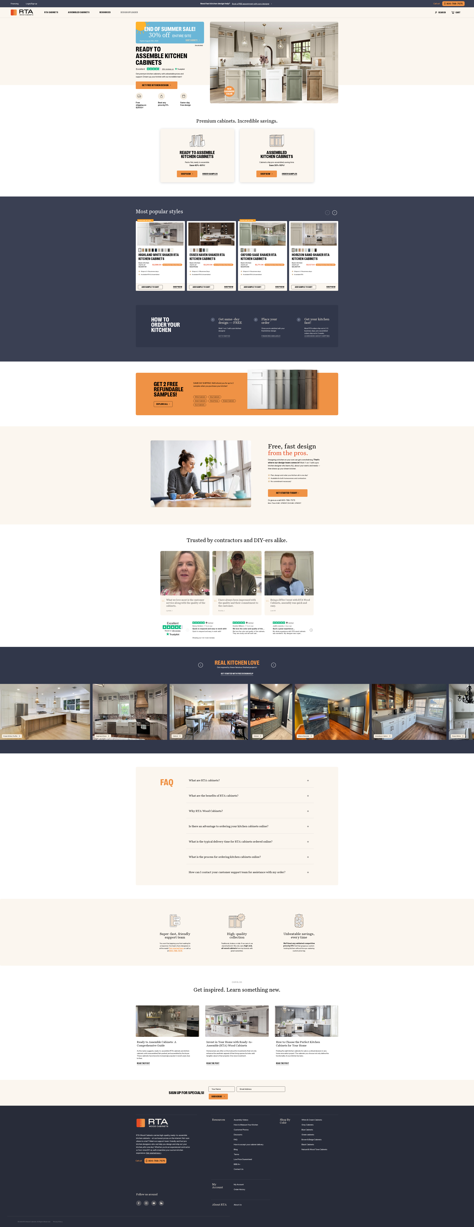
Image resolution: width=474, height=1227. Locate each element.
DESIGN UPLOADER (129, 12)
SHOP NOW (186, 174)
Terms (236, 1154)
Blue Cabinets (307, 1130)
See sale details (199, 45)
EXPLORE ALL (162, 404)
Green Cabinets (200, 401)
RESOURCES (105, 12)
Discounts (238, 1134)
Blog (236, 1149)
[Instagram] (146, 1203)
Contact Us (238, 1169)
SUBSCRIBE (216, 1096)
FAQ (235, 1139)
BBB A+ (237, 1164)
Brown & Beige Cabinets (312, 1139)
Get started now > (153, 1153)
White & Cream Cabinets (312, 1120)
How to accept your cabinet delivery (248, 1144)
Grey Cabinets (214, 397)
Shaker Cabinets (228, 401)
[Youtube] (153, 1203)
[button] (334, 212)
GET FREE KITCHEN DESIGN (155, 85)
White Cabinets (200, 397)
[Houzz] (161, 1203)
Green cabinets (308, 1134)
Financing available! (270, 336)
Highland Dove (101, 736)
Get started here (176, 948)
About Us (238, 1205)
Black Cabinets (308, 1144)
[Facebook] (138, 1203)
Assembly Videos (241, 1120)
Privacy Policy (58, 1222)
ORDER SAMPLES (210, 174)
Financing (15, 3)
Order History (239, 1189)
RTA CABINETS (51, 12)
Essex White (456, 736)
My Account (239, 1184)
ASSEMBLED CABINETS (78, 12)
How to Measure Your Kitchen (246, 1125)
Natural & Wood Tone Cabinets (314, 1149)
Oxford (323, 27)
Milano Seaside (303, 736)
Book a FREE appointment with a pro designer (250, 4)
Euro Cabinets (199, 405)
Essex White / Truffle (10, 736)
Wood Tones (214, 401)
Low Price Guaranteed (243, 1159)
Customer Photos (241, 1130)
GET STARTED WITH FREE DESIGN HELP (237, 673)
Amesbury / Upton (381, 736)
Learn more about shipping (317, 336)
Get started (224, 336)
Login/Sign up (31, 3)
